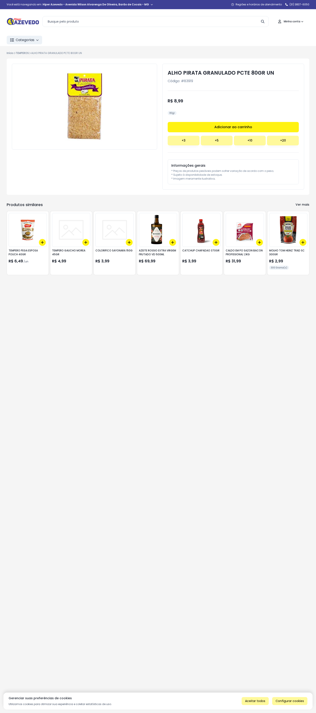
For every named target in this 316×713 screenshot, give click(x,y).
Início (10, 53)
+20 (283, 140)
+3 (184, 140)
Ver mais (302, 204)
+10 (249, 140)
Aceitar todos (255, 701)
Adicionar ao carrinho (233, 127)
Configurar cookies (290, 701)
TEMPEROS (22, 53)
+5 (217, 140)
